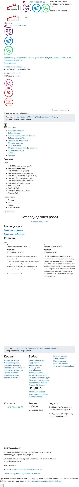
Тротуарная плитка (37, 58)
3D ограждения (14, 145)
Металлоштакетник (16, 131)
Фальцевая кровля (11, 363)
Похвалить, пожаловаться (14, 67)
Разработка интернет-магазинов (28, 469)
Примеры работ (57, 58)
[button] (5, 125)
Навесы (27, 58)
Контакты (18, 60)
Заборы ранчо (34, 368)
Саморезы (14, 373)
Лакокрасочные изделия (39, 380)
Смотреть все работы (39, 222)
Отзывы (7, 60)
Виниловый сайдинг (37, 392)
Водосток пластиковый (13, 370)
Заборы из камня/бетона (18, 138)
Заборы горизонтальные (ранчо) (21, 135)
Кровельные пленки (12, 378)
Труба (47, 378)
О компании (69, 58)
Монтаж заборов (14, 234)
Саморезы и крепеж (37, 378)
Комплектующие (35, 397)
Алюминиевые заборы (38, 383)
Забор (12, 58)
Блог (12, 60)
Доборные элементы (12, 365)
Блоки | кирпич (35, 370)
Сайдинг (19, 58)
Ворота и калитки (36, 373)
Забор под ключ (59, 358)
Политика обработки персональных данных (22, 474)
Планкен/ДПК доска (37, 385)
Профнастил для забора (18, 140)
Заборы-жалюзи (35, 365)
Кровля (7, 58)
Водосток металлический (14, 368)
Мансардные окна (11, 375)
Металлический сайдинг (39, 394)
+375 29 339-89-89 (37, 2)
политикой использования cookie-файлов (44, 481)
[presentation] (5, 242)
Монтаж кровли (13, 230)
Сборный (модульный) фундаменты (22, 148)
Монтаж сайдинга (60, 363)
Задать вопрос (10, 63)
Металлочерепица (15, 143)
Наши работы (68, 366)
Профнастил (34, 363)
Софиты (7, 373)
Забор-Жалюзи (14, 133)
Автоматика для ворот (38, 375)
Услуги (48, 58)
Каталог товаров (60, 356)
